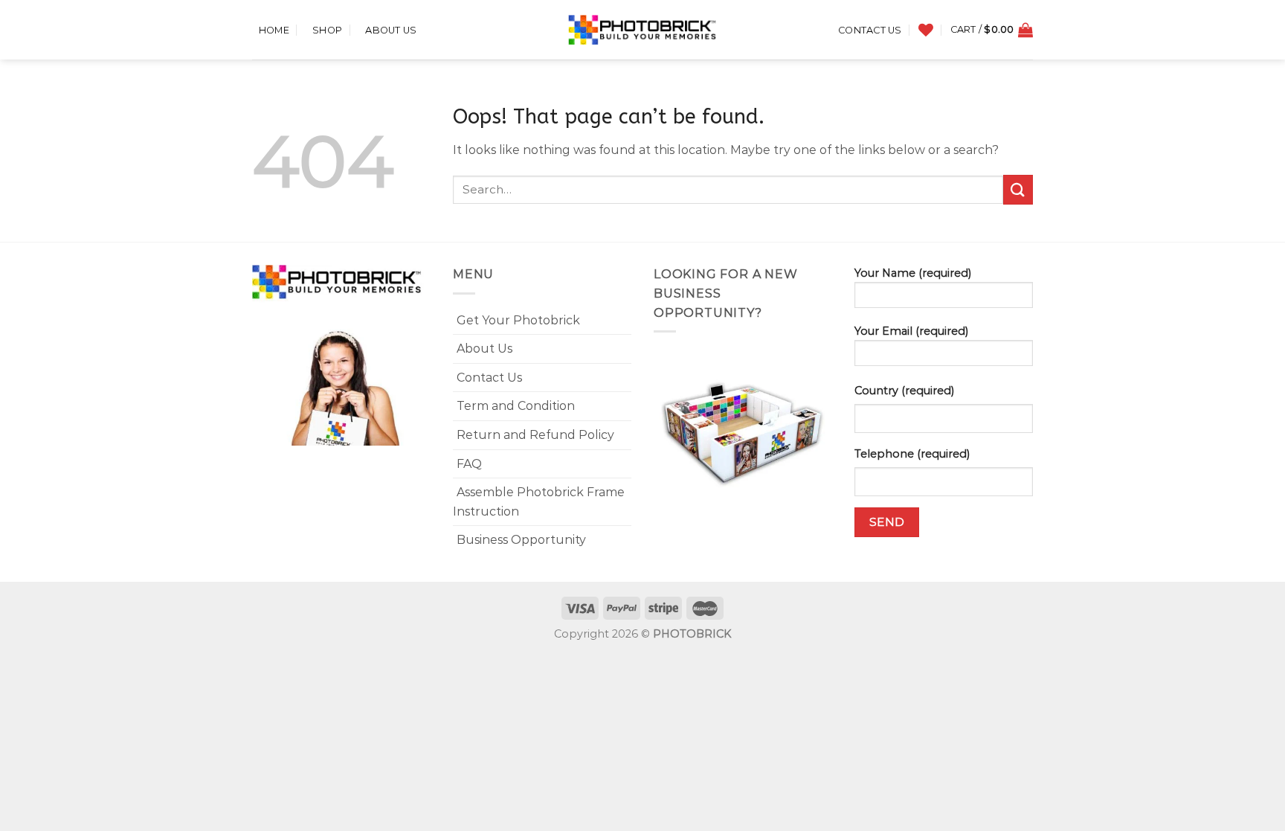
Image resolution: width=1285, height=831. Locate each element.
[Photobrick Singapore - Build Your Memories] (642, 29)
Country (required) (904, 390)
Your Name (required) (912, 273)
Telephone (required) (912, 454)
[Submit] (1018, 189)
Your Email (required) (911, 331)
